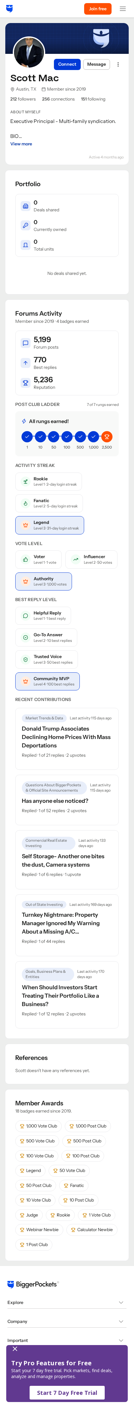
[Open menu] (123, 8)
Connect (67, 64)
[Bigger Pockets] (9, 8)
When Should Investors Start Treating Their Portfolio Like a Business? (60, 996)
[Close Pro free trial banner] (65, 1349)
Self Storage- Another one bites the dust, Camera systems (63, 860)
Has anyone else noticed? (55, 801)
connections (58, 99)
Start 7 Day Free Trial (67, 1392)
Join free (98, 9)
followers (23, 99)
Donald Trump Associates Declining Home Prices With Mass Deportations (66, 737)
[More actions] (118, 64)
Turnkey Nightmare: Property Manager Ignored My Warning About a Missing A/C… (61, 923)
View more (21, 144)
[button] (67, 1373)
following (93, 99)
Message (96, 64)
